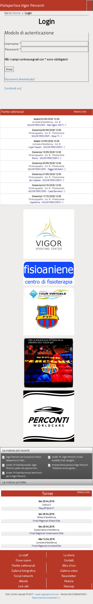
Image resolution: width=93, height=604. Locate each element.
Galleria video (69, 570)
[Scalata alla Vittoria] (48, 362)
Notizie (69, 581)
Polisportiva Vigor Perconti (22, 5)
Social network (23, 575)
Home (17, 13)
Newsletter (69, 575)
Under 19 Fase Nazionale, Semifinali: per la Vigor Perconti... (24, 474)
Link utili (23, 586)
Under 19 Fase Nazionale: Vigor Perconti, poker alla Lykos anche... (22, 466)
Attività (23, 581)
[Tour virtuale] (48, 311)
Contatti (69, 560)
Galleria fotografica (23, 570)
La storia (69, 555)
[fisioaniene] (48, 272)
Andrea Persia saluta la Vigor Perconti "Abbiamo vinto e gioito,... (70, 466)
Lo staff (23, 555)
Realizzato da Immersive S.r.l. (46, 597)
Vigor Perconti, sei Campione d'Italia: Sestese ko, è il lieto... (24, 458)
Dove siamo (23, 560)
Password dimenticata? (20, 79)
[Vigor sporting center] (48, 233)
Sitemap (69, 586)
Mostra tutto (80, 111)
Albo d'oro (69, 565)
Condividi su (12, 88)
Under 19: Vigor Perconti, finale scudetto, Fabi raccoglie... (67, 458)
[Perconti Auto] (48, 415)
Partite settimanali (23, 565)
